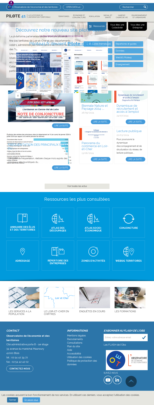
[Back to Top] (131, 381)
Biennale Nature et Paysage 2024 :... (95, 107)
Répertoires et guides (126, 44)
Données (120, 51)
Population (94, 16)
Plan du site (73, 346)
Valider (144, 6)
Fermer (12, 400)
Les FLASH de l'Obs (115, 344)
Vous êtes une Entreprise (137, 26)
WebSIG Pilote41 (124, 57)
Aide (69, 350)
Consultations (74, 342)
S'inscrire (144, 337)
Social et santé (107, 16)
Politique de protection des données (82, 362)
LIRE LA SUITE (93, 223)
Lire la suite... (100, 122)
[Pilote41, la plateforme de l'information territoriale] (28, 16)
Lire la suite (61, 125)
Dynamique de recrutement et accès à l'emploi (128, 108)
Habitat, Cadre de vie (122, 16)
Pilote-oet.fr (81, 43)
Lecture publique (129, 131)
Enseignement (122, 64)
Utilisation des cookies (79, 357)
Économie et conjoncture (79, 16)
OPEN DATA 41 (73, 7)
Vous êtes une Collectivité (117, 26)
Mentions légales (76, 335)
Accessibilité (74, 353)
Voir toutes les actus (77, 186)
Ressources (99, 26)
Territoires (63, 16)
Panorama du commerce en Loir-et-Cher (95, 146)
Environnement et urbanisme (139, 16)
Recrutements (75, 339)
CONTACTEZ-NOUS (19, 368)
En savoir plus (31, 400)
